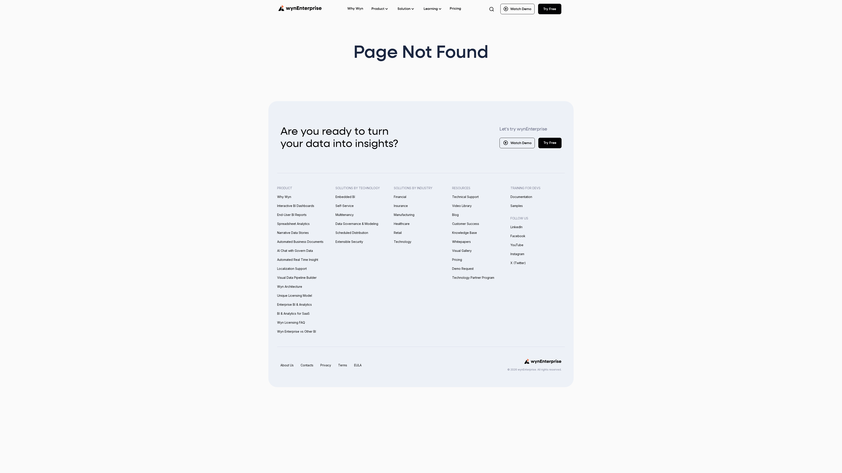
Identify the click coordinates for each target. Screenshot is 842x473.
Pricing (455, 8)
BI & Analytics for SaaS (293, 313)
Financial (400, 197)
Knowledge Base (464, 233)
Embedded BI (345, 197)
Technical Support (465, 197)
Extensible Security (349, 242)
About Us (287, 365)
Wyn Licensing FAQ (291, 322)
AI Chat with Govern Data (295, 250)
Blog (455, 215)
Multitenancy (344, 215)
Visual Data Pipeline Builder (297, 277)
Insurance (401, 206)
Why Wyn (284, 197)
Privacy (325, 365)
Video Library (462, 206)
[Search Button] (491, 9)
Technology (402, 242)
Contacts (307, 365)
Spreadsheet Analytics (293, 224)
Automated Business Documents (300, 242)
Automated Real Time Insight (297, 259)
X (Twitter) (518, 263)
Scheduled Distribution (351, 233)
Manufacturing (404, 215)
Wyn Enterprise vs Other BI (296, 331)
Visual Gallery (462, 250)
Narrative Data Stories (293, 233)
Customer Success (465, 224)
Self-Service (344, 206)
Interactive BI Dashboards (295, 206)
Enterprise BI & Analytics (294, 304)
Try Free (550, 143)
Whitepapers (461, 242)
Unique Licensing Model (294, 295)
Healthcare (402, 224)
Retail (398, 233)
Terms (342, 365)
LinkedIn (516, 227)
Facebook (517, 236)
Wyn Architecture (289, 286)
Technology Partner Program (473, 277)
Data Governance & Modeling (356, 224)
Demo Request (463, 268)
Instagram (517, 254)
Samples (516, 206)
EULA (358, 365)
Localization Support (292, 268)
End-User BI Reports (292, 215)
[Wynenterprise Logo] (300, 8)
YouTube (516, 245)
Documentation (521, 197)
